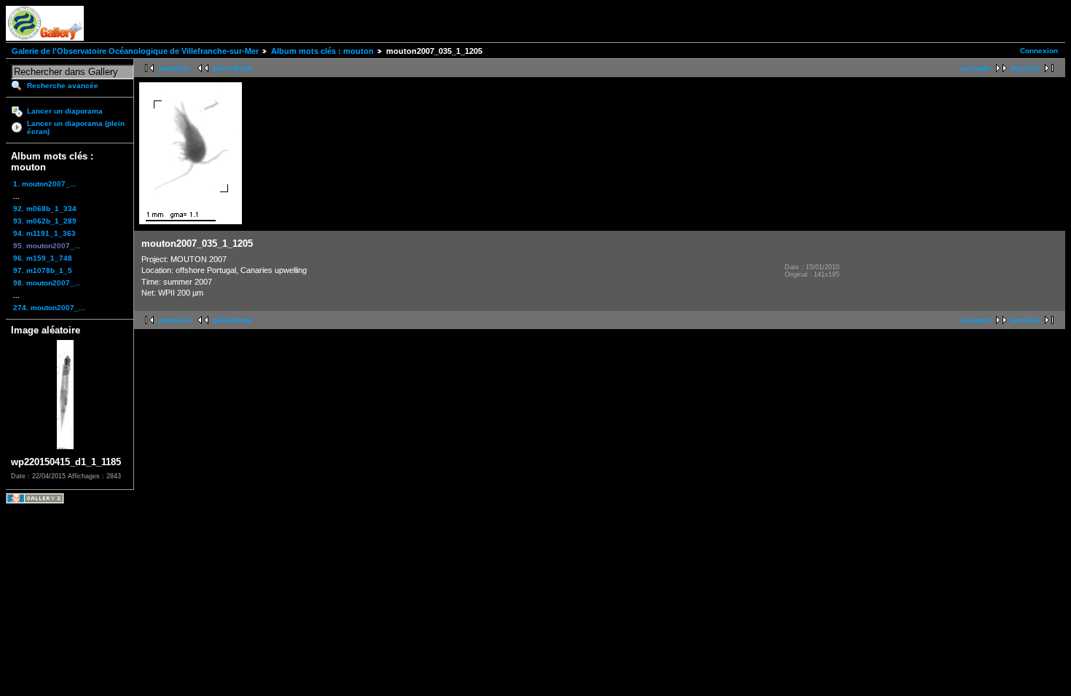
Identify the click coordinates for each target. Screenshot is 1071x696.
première (175, 68)
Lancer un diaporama (65, 111)
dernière (1025, 68)
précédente (233, 68)
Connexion (1039, 51)
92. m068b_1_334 (44, 209)
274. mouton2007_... (49, 308)
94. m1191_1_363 (44, 233)
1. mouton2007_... (44, 184)
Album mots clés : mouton (322, 51)
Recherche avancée (62, 86)
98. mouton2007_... (47, 283)
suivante (975, 68)
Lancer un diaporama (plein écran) (76, 127)
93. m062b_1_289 (44, 221)
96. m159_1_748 (42, 258)
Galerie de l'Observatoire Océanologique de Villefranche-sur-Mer (135, 51)
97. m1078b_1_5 (42, 270)
